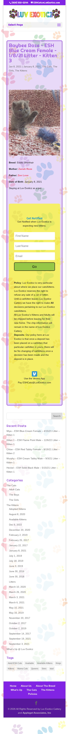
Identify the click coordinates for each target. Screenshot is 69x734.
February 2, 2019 (18, 534)
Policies (32, 693)
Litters (12, 581)
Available (29, 662)
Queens (34, 668)
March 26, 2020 (17, 591)
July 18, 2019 (16, 560)
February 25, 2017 (19, 539)
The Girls (14, 499)
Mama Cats (22, 668)
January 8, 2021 (32, 66)
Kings (58, 662)
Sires (44, 668)
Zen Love (23, 174)
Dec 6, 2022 (15, 523)
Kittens (11, 668)
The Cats (47, 66)
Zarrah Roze (25, 168)
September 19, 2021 (20, 638)
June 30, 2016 (16, 570)
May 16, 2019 (16, 612)
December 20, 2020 (19, 529)
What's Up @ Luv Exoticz (20, 648)
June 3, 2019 (16, 565)
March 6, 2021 (16, 601)
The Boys (14, 493)
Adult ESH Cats (15, 662)
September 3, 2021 (19, 643)
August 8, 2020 (17, 513)
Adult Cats (14, 488)
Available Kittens (17, 518)
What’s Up (16, 689)
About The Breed (45, 685)
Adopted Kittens (17, 508)
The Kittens (21, 70)
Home (13, 685)
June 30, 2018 (16, 575)
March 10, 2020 (17, 586)
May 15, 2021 (16, 606)
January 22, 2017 (18, 544)
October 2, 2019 (17, 627)
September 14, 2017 (20, 632)
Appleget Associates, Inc (37, 712)
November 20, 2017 (19, 617)
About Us (26, 685)
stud (52, 668)
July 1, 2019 (15, 555)
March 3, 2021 (16, 596)
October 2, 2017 (17, 622)
